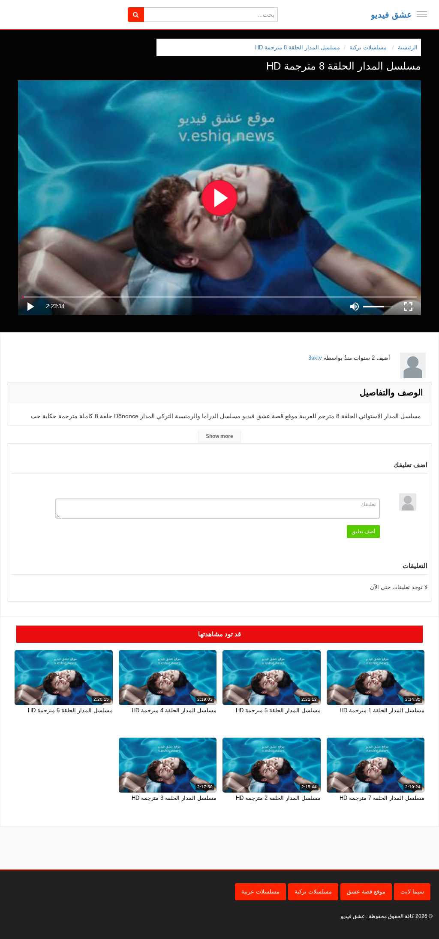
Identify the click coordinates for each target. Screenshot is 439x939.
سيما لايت (412, 891)
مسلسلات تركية (313, 891)
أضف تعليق (363, 532)
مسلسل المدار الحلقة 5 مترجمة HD (278, 710)
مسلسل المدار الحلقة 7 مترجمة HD (382, 798)
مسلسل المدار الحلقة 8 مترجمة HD (297, 47)
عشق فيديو (391, 14)
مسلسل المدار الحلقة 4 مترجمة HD (174, 710)
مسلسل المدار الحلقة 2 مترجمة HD (278, 798)
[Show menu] (421, 14)
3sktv (315, 358)
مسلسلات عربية (260, 891)
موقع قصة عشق (366, 891)
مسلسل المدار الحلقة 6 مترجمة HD (70, 710)
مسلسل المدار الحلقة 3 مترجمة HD (174, 798)
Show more (219, 436)
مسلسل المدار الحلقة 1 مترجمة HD (382, 710)
